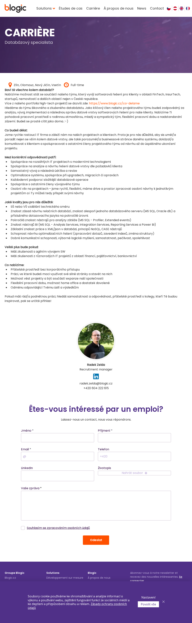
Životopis (104, 468)
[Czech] (169, 8)
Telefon (103, 449)
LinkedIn (27, 468)
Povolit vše (148, 604)
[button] (134, 473)
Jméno (26, 430)
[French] (188, 8)
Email (25, 449)
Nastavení (148, 597)
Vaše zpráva (30, 488)
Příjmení (104, 430)
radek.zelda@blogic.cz (96, 383)
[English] (181, 8)
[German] (175, 8)
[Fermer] (163, 602)
